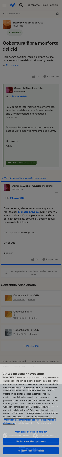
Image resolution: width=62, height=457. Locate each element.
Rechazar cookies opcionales (31, 441)
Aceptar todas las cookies (31, 451)
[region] (31, 410)
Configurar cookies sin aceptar (31, 432)
